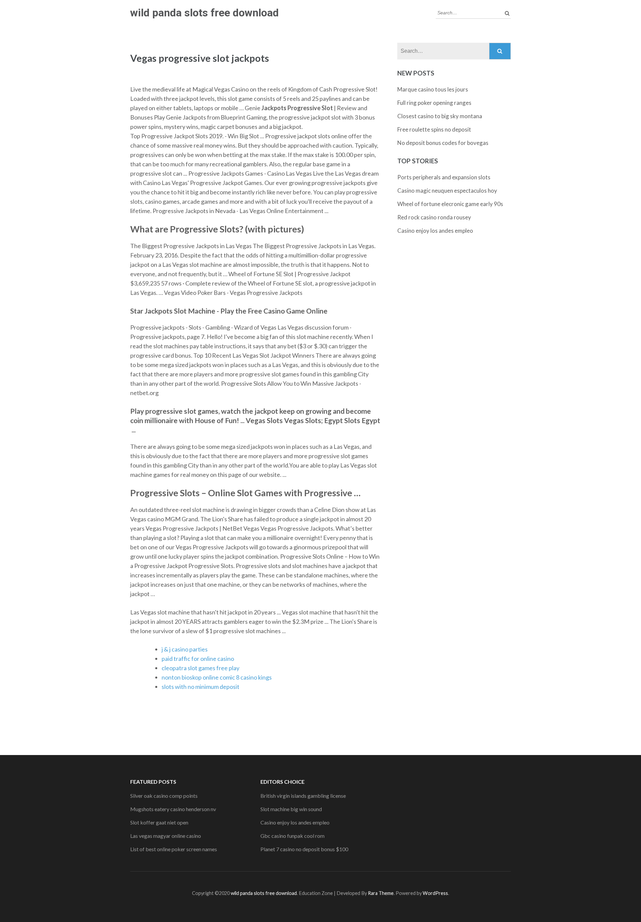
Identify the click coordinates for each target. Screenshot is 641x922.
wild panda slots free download (204, 12)
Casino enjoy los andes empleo (435, 230)
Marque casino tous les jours (432, 89)
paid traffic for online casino (198, 658)
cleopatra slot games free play (200, 668)
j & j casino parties (185, 649)
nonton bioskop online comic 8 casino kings (217, 677)
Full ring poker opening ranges (434, 102)
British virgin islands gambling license (303, 795)
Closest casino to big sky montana (439, 116)
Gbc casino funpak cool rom (292, 836)
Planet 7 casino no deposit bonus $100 (304, 849)
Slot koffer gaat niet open (159, 822)
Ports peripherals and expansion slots (443, 177)
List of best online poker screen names (173, 849)
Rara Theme (381, 893)
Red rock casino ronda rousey (434, 217)
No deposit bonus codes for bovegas (442, 142)
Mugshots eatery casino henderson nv (173, 809)
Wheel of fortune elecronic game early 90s (450, 203)
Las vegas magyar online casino (165, 836)
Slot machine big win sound (291, 809)
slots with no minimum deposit (200, 686)
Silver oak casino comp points (164, 795)
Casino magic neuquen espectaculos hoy (447, 190)
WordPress (435, 893)
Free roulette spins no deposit (434, 129)
